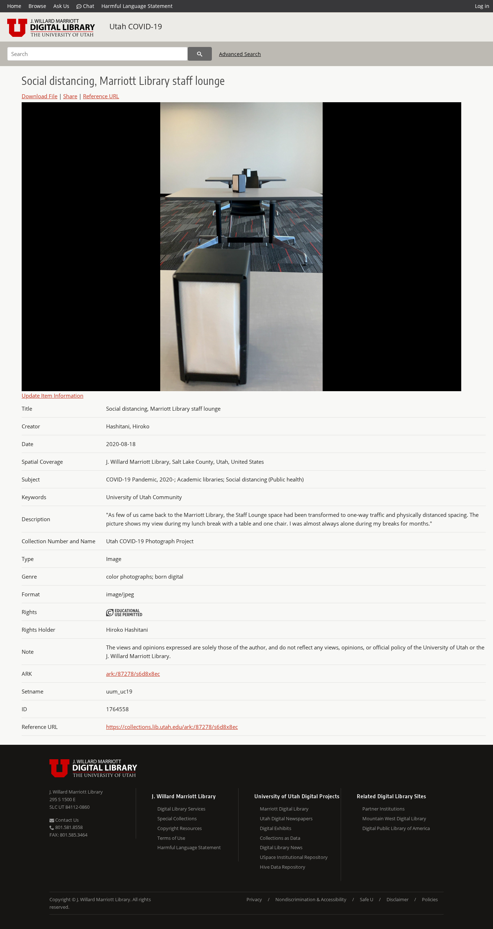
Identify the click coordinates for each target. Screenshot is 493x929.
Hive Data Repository (282, 867)
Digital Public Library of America (396, 828)
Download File (39, 96)
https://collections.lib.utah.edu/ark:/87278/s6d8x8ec (172, 726)
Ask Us (61, 6)
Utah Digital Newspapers (286, 818)
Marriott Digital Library (284, 808)
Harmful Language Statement (137, 6)
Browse (37, 6)
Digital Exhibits (275, 828)
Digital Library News (281, 847)
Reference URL (101, 96)
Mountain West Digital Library (394, 818)
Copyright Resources (179, 828)
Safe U (366, 899)
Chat (88, 6)
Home (14, 6)
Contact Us (66, 820)
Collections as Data (280, 838)
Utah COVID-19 (135, 26)
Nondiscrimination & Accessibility (310, 899)
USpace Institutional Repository (294, 857)
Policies (430, 899)
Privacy (254, 899)
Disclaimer (398, 899)
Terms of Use (171, 838)
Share (70, 96)
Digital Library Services (181, 808)
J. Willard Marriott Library (76, 791)
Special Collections (177, 818)
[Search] (200, 54)
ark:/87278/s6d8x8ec (133, 673)
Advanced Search (240, 54)
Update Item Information (52, 395)
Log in (482, 6)
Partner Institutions (383, 808)
